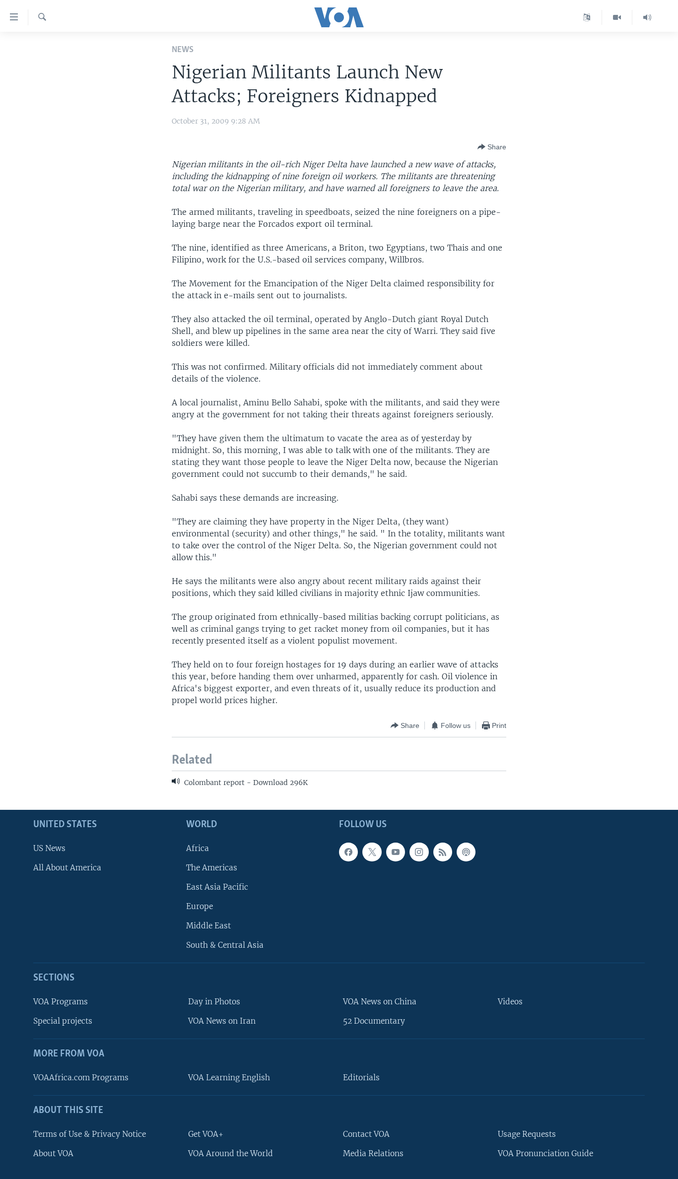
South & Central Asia (225, 945)
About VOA (53, 1153)
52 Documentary (374, 1021)
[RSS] (442, 851)
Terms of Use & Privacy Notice (89, 1133)
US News (49, 847)
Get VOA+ (205, 1133)
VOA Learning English (229, 1077)
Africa (197, 847)
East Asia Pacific (217, 886)
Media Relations (373, 1153)
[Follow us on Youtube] (395, 851)
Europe (199, 906)
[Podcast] (466, 851)
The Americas (211, 867)
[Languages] (587, 17)
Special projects (62, 1021)
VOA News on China (379, 1001)
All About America (67, 867)
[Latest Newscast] (647, 17)
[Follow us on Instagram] (418, 851)
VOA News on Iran (222, 1021)
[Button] (491, 147)
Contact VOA (366, 1133)
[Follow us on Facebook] (348, 851)
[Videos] (617, 17)
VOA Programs (60, 1001)
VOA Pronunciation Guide (545, 1153)
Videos (510, 1001)
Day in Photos (214, 1001)
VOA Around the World (230, 1153)
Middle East (208, 925)
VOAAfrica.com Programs (81, 1077)
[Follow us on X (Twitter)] (371, 851)
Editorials (361, 1077)
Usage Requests (527, 1133)
